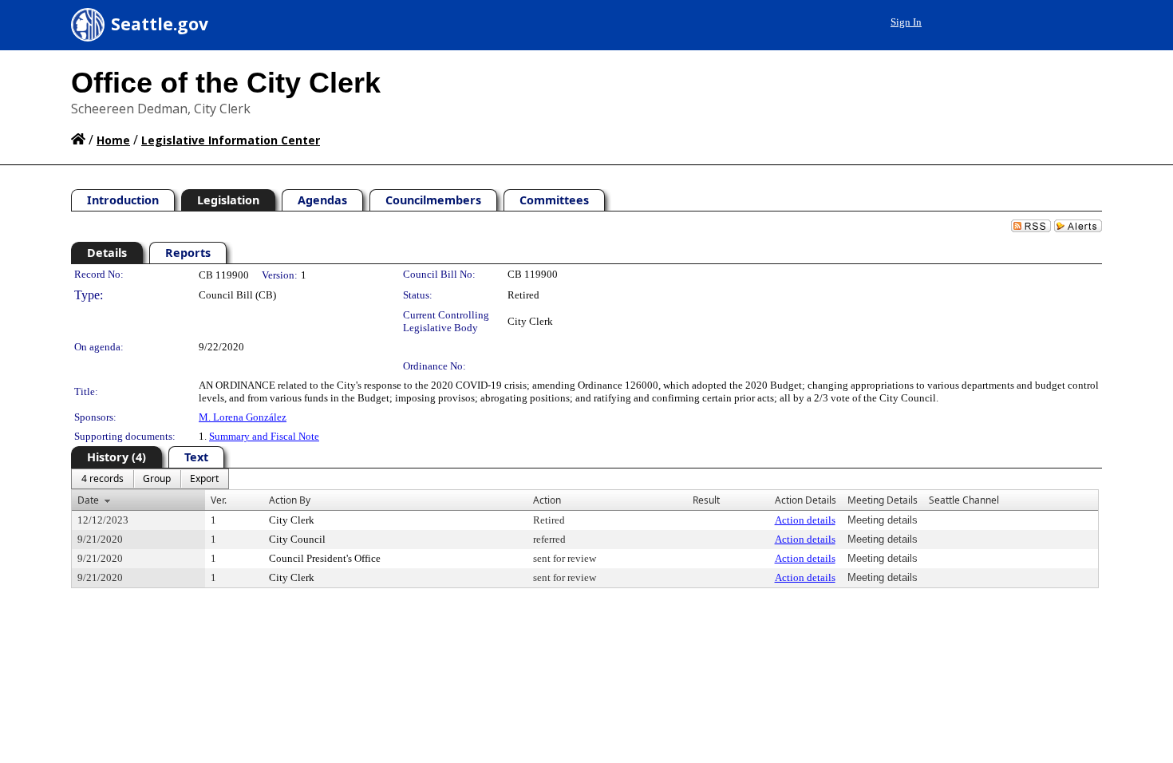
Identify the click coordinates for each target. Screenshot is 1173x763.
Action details (805, 520)
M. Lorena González (242, 417)
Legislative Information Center (230, 140)
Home (113, 140)
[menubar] (150, 478)
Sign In (906, 22)
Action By (289, 500)
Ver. (219, 500)
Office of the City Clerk (226, 82)
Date (88, 500)
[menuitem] (102, 478)
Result (706, 500)
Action (547, 500)
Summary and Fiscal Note (264, 436)
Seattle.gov (159, 24)
